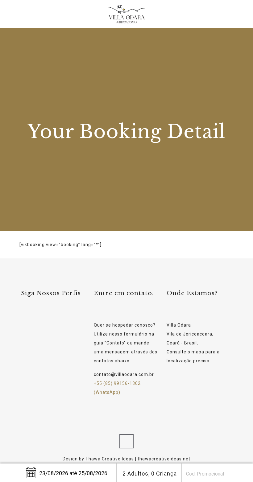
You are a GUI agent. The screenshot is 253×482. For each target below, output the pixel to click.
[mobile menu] (222, 14)
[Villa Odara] (126, 14)
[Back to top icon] (126, 441)
